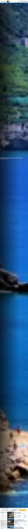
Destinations (2, 3)
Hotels (22, 508)
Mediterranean (3, 508)
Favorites (26, 0)
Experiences (6, 3)
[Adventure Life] (5, 1)
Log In (23, 0)
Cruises (9, 508)
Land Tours (12, 508)
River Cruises (16, 508)
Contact (21, 3)
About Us (11, 3)
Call (14, 510)
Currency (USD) (20, 0)
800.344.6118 (24, 1)
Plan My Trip (16, 3)
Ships (19, 508)
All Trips (7, 508)
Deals (24, 508)
